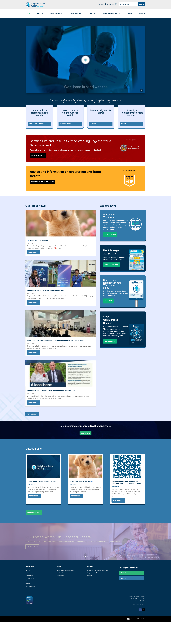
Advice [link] (92, 13)
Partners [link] (142, 13)
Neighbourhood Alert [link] (110, 13)
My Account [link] (109, 4)
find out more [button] (65, 124)
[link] (35, 6)
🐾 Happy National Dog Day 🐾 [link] (38, 240)
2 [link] (85, 556)
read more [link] (32, 252)
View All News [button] (32, 414)
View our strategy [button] (112, 265)
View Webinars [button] (110, 235)
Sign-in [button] (123, 578)
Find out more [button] (110, 341)
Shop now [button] (108, 301)
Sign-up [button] (123, 573)
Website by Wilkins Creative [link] (138, 619)
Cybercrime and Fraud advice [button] (42, 182)
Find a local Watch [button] (36, 124)
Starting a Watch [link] (56, 13)
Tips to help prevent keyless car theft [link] (42, 481)
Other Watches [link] (76, 13)
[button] (140, 609)
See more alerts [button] (34, 512)
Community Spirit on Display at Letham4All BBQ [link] (45, 290)
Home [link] (28, 13)
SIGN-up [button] (93, 124)
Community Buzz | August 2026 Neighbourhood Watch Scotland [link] (52, 390)
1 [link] (83, 556)
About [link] (39, 13)
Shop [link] (100, 4)
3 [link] (87, 556)
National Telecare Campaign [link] (48, 535)
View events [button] (85, 433)
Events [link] (129, 13)
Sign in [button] (123, 124)
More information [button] (38, 155)
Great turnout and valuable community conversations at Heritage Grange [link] (55, 340)
